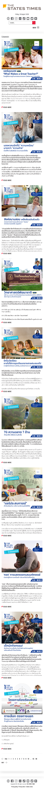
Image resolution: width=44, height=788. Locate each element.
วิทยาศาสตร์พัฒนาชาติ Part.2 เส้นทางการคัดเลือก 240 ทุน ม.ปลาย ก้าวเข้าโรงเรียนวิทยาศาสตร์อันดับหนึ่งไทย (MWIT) (21, 304)
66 (36, 759)
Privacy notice (22, 786)
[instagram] (16, 18)
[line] (20, 18)
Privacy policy (14, 786)
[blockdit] (35, 18)
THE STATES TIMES (31, 784)
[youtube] (28, 18)
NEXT (3, 762)
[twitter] (32, 18)
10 (28, 759)
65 (33, 759)
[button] (36, 27)
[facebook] (12, 18)
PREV (6, 759)
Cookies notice (29, 786)
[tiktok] (24, 18)
